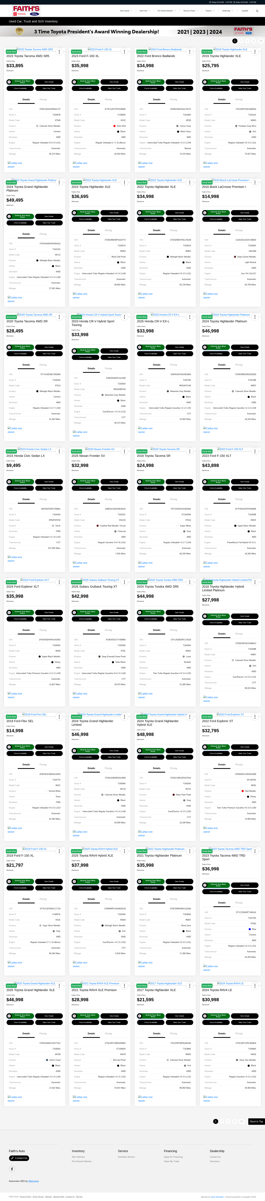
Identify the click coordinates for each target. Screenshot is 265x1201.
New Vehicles (78, 1157)
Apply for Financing (173, 1157)
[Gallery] (132, 31)
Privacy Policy (25, 1197)
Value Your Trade (49, 88)
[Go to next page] (254, 41)
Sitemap (48, 1197)
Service (123, 1151)
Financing (170, 1151)
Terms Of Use (38, 1197)
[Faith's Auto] (35, 10)
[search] (257, 11)
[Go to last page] (261, 41)
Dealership (217, 1151)
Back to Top (256, 1121)
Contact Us (21, 1158)
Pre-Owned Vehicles (82, 1161)
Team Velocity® (217, 1197)
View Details (49, 82)
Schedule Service (126, 1157)
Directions (215, 1161)
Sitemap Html (58, 1197)
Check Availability (20, 88)
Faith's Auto (13, 1197)
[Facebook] (12, 1169)
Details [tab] (26, 99)
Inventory (78, 1151)
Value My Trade (171, 1161)
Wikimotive (33, 1181)
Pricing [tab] (43, 99)
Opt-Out (79, 1197)
